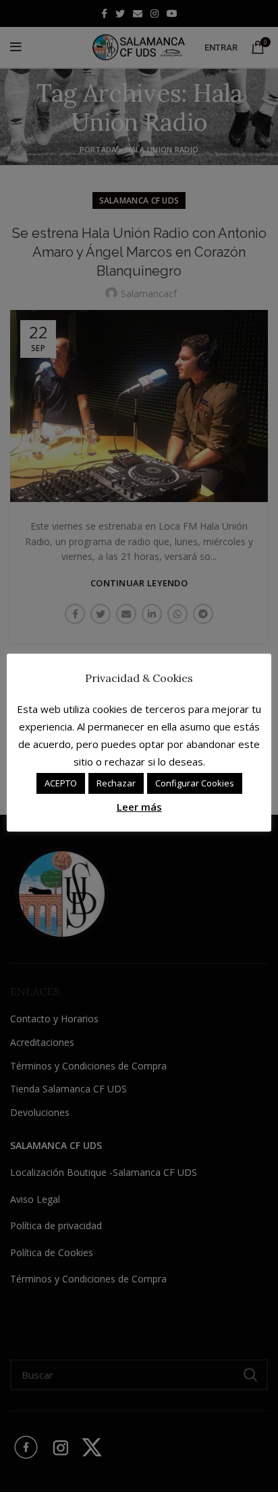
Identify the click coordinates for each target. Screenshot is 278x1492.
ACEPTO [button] (61, 783)
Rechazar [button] (116, 783)
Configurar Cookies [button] (194, 783)
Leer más (139, 806)
